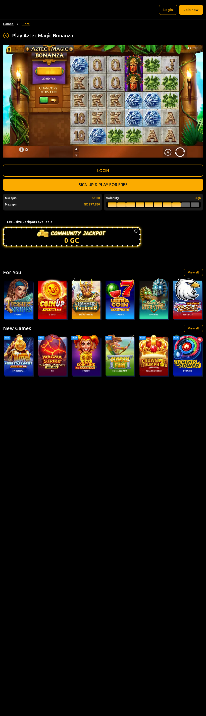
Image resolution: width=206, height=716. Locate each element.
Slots (26, 24)
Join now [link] (191, 10)
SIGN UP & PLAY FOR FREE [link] (103, 184)
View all (193, 272)
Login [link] (168, 10)
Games (8, 24)
